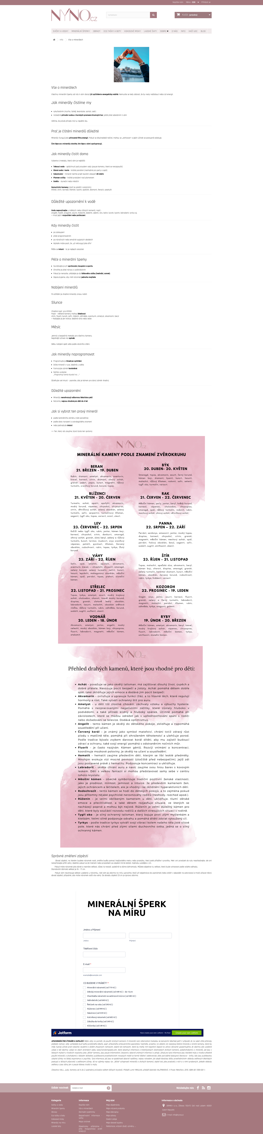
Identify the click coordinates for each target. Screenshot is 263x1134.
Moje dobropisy (112, 1112)
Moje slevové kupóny (114, 1122)
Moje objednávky (113, 1105)
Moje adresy (111, 1115)
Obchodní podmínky (87, 1112)
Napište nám (178, 2)
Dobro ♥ (164, 31)
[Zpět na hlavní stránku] (54, 40)
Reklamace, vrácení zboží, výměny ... (121, 1126)
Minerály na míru (58, 1122)
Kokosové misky (132, 31)
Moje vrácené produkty (115, 1108)
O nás (175, 31)
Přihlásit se (205, 2)
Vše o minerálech (86, 1108)
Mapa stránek (84, 1121)
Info (183, 31)
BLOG (203, 31)
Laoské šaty (150, 31)
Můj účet (110, 1100)
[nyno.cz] (76, 16)
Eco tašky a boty (112, 31)
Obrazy (96, 31)
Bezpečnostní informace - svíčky (90, 1116)
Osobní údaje (111, 1119)
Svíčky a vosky (60, 31)
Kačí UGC (193, 31)
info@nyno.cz (178, 1115)
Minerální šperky (81, 31)
